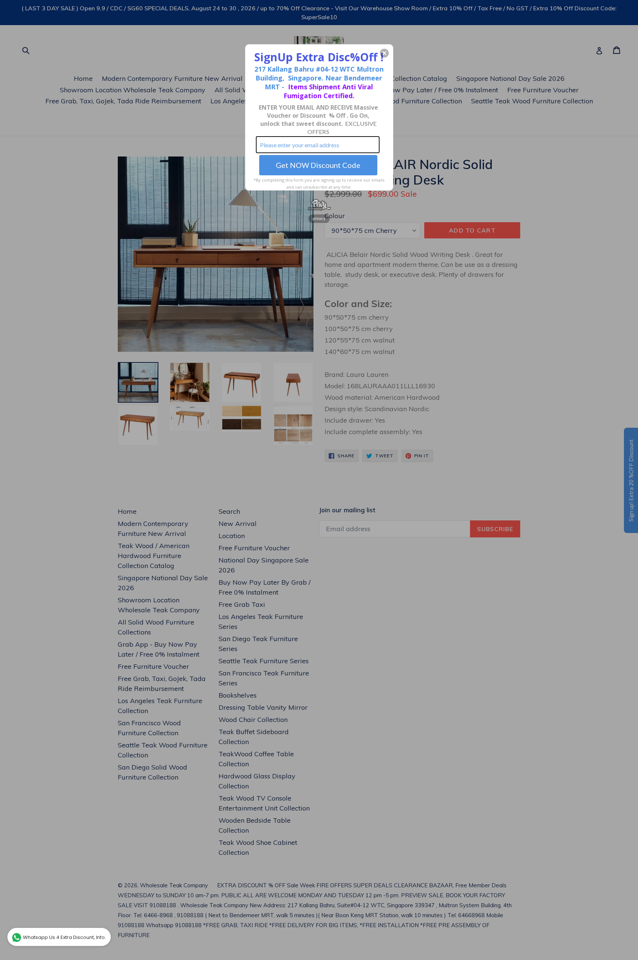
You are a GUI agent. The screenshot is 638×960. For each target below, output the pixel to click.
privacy (319, 218)
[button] (384, 53)
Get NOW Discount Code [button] (318, 165)
